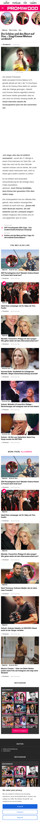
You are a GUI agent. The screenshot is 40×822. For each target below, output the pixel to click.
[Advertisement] (20, 131)
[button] (8, 697)
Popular (16, 3)
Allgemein (4, 270)
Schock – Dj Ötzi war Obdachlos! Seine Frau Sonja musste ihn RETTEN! (18, 438)
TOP (25, 3)
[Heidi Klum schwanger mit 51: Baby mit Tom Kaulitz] (20, 293)
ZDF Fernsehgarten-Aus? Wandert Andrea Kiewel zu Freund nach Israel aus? (7, 19)
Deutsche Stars (13, 270)
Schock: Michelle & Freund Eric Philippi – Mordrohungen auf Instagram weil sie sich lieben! (20, 405)
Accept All (20, 806)
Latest (6, 3)
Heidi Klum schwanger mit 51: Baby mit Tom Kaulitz (22, 21)
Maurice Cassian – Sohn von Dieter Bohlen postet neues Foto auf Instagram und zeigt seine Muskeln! (19, 671)
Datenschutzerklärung (10, 749)
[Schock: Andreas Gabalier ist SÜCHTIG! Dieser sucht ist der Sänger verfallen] (20, 610)
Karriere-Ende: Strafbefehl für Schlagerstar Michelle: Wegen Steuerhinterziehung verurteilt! (19, 373)
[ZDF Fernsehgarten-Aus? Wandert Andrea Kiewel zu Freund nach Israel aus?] (20, 260)
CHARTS (33, 3)
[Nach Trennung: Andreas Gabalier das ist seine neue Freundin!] (20, 573)
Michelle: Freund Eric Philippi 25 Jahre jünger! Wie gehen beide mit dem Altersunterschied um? (19, 340)
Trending (4, 283)
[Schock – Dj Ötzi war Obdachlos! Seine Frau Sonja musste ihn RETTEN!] (20, 424)
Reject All (20, 817)
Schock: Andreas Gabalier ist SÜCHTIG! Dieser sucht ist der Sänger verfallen (19, 629)
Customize (20, 812)
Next (39, 18)
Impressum (6, 751)
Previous (1, 18)
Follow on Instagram (20, 731)
